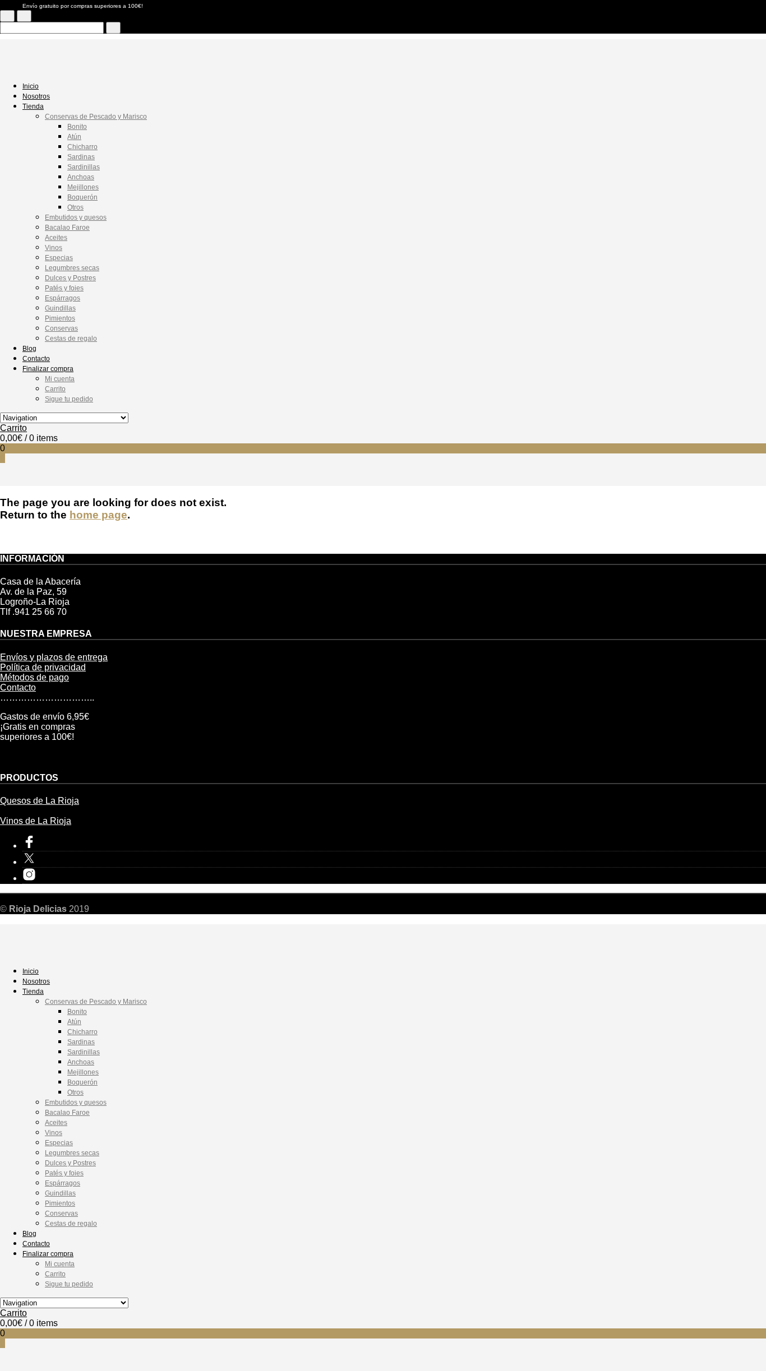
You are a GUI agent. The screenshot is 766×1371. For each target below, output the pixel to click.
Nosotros (36, 96)
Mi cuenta (60, 379)
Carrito (55, 389)
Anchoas (80, 177)
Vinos (53, 248)
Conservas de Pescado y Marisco (96, 117)
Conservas (61, 328)
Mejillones (83, 187)
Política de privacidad (43, 667)
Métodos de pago (34, 677)
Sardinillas (83, 167)
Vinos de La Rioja (35, 821)
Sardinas (81, 157)
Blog (29, 349)
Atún (74, 137)
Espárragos (62, 298)
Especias (59, 258)
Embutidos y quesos (76, 217)
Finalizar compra (47, 369)
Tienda (33, 106)
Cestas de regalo (71, 338)
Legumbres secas (72, 268)
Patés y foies (64, 288)
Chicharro (82, 147)
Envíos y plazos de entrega (54, 657)
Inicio (30, 86)
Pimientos (60, 318)
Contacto (36, 359)
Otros (75, 207)
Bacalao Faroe (67, 227)
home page (98, 515)
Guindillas (60, 308)
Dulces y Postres (70, 278)
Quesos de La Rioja (39, 800)
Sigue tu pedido (69, 399)
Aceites (56, 238)
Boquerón (82, 197)
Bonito (77, 127)
